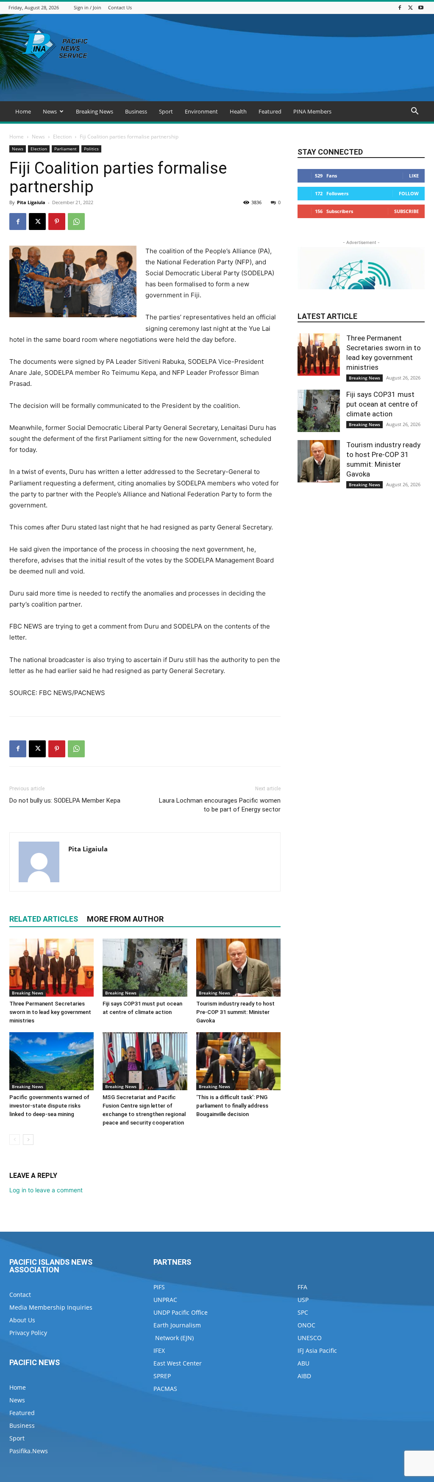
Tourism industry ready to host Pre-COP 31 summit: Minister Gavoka (235, 1012)
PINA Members (312, 111)
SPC (303, 1312)
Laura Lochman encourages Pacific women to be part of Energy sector (220, 805)
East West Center (177, 1363)
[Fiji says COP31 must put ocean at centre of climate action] (145, 968)
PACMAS (165, 1389)
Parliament (65, 149)
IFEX (159, 1350)
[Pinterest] (56, 221)
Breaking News (94, 111)
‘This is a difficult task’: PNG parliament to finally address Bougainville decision (232, 1105)
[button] (414, 112)
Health (238, 111)
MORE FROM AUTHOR (125, 918)
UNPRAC (165, 1300)
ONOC (306, 1325)
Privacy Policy (28, 1333)
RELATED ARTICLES (43, 918)
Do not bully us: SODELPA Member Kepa (64, 800)
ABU (303, 1363)
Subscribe (406, 211)
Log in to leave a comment (46, 1190)
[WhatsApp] (76, 221)
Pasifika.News (28, 1451)
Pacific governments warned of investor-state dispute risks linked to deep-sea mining (49, 1105)
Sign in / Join (87, 7)
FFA (302, 1287)
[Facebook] (399, 7)
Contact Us (120, 7)
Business (136, 111)
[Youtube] (421, 7)
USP (303, 1300)
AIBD (304, 1376)
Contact (20, 1295)
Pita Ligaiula (31, 202)
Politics (91, 149)
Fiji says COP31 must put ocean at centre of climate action (382, 404)
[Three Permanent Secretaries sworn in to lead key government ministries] (51, 968)
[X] (410, 7)
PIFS (159, 1287)
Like (414, 175)
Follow (409, 193)
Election (62, 136)
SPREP (162, 1376)
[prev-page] (14, 1139)
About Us (22, 1320)
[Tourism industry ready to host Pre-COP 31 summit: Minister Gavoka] (238, 968)
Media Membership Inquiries (50, 1307)
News (50, 111)
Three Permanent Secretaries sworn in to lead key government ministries (50, 1012)
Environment (201, 111)
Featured (270, 111)
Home (23, 111)
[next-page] (28, 1139)
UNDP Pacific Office (180, 1312)
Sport (166, 111)
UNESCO (310, 1338)
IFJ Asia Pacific (317, 1350)
